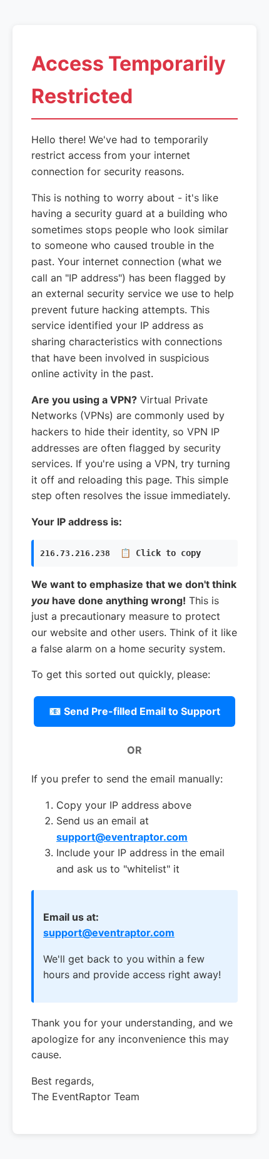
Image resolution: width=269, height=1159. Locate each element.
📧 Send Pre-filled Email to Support (134, 711)
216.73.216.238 (120, 553)
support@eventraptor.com (122, 837)
